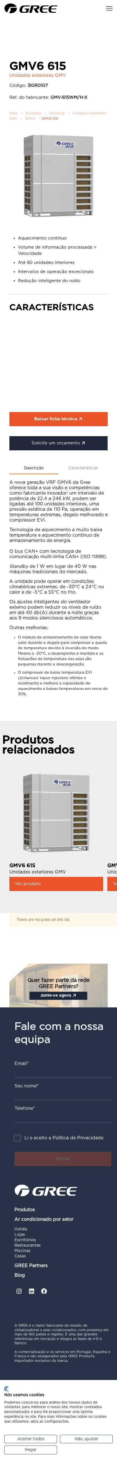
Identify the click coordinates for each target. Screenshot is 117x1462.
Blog (19, 1275)
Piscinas (22, 1251)
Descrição (34, 468)
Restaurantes (27, 1245)
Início (13, 113)
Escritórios (25, 1240)
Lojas (19, 1235)
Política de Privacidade (78, 1138)
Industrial (56, 113)
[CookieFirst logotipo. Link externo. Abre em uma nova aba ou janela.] (6, 1388)
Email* (21, 1063)
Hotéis (20, 1229)
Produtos (33, 113)
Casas (20, 1256)
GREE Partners (31, 1265)
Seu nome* (26, 1086)
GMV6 (30, 118)
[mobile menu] (109, 8)
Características (83, 468)
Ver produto (28, 884)
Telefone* (24, 1108)
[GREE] (31, 8)
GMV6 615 (22, 865)
